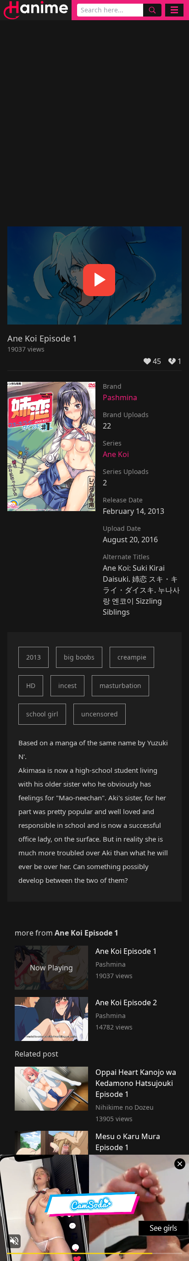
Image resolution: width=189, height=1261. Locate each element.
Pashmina (120, 397)
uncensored (99, 714)
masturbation (120, 685)
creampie (131, 657)
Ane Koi (116, 454)
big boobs (79, 657)
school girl (42, 714)
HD (30, 685)
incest (67, 685)
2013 (33, 657)
